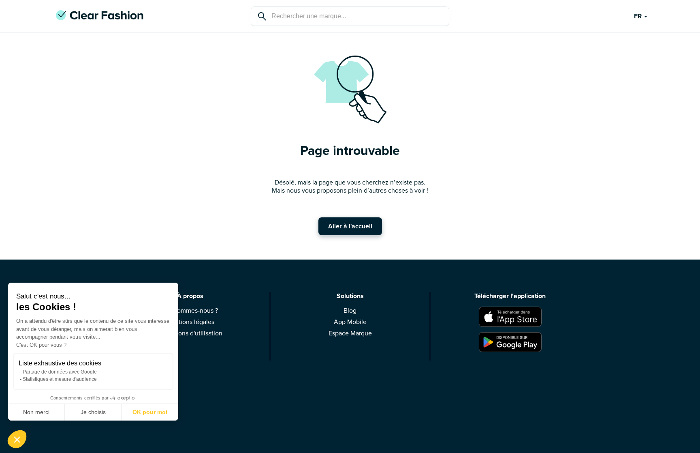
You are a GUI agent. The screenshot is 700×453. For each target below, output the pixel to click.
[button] (17, 439)
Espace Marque (350, 333)
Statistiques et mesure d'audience (60, 379)
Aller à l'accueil (350, 226)
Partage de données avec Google (60, 372)
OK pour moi (149, 412)
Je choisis (93, 412)
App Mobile (350, 322)
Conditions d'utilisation (190, 333)
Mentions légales (190, 322)
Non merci (36, 412)
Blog (350, 311)
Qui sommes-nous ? (190, 311)
